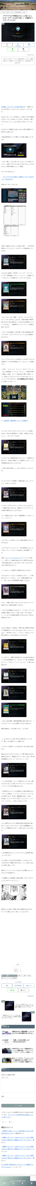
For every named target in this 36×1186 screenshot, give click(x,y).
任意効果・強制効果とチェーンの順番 (15, 420)
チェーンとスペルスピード (13, 558)
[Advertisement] (18, 84)
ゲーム (4, 975)
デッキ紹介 (28, 975)
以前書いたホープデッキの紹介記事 (12, 107)
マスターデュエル (13, 975)
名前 (2, 1096)
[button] (23, 50)
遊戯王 (15, 978)
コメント (4, 1077)
